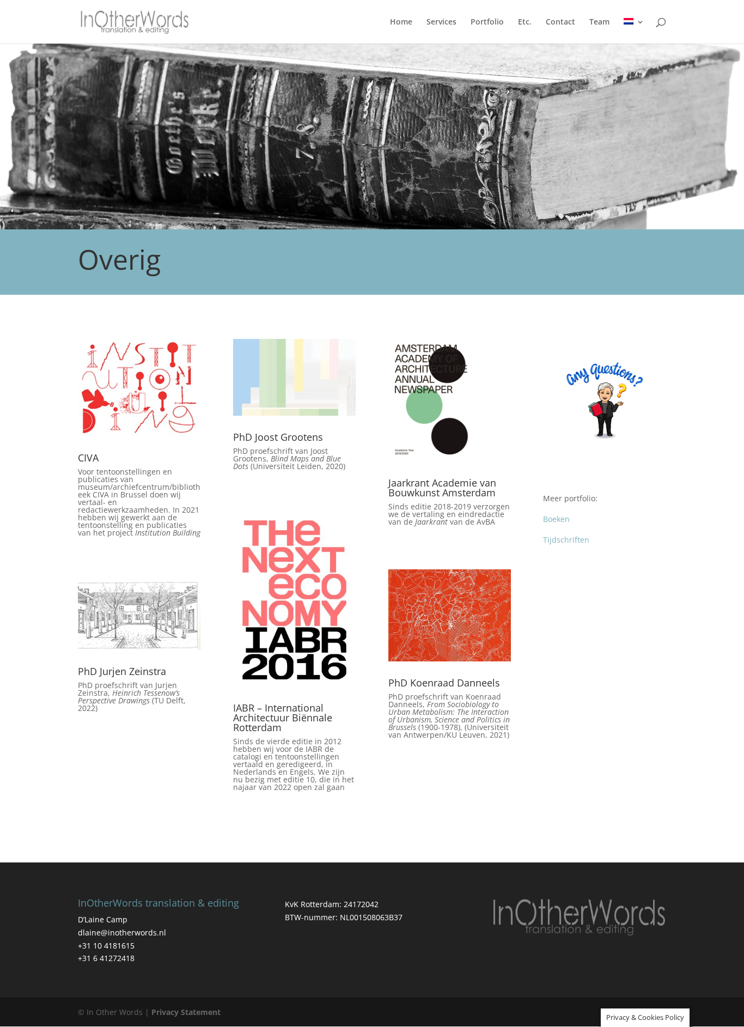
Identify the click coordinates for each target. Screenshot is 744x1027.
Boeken (556, 519)
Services (441, 22)
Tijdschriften (566, 539)
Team (599, 22)
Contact (560, 22)
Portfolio (487, 22)
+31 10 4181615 (106, 945)
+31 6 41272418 (106, 958)
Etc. (525, 22)
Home (401, 22)
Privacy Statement (186, 1012)
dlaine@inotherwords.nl (122, 932)
